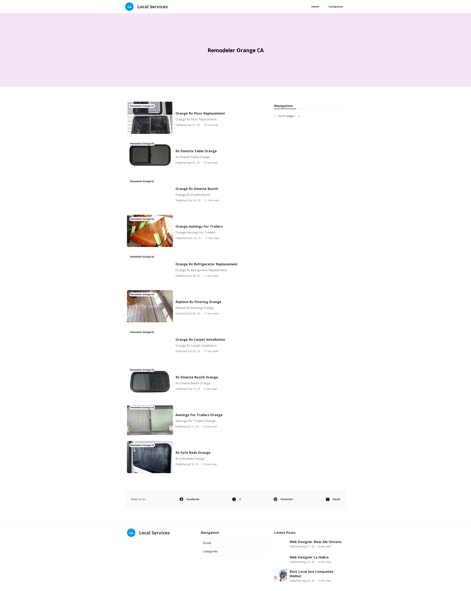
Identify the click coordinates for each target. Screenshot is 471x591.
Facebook (193, 499)
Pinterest (287, 499)
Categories (335, 6)
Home (315, 6)
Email (336, 499)
